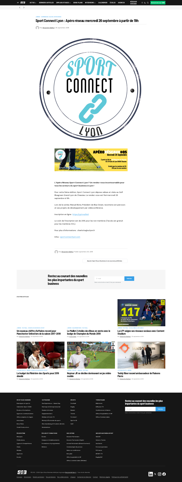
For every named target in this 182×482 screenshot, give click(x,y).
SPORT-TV (99, 454)
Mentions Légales (105, 477)
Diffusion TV (100, 407)
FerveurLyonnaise (102, 447)
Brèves (38, 16)
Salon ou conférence (73, 450)
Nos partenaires (51, 477)
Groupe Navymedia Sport (104, 433)
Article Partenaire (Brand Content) (78, 443)
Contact (95, 477)
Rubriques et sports (23, 403)
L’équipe (72, 477)
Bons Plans (20, 424)
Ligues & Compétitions (24, 443)
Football (24, 328)
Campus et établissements (50, 440)
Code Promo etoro (23, 427)
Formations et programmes (51, 443)
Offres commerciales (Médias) (76, 460)
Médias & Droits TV (48, 417)
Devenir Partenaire (73, 437)
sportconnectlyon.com (70, 237)
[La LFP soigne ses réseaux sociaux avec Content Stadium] (141, 312)
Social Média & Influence (136, 328)
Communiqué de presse (74, 447)
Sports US (74, 420)
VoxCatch (99, 443)
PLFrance (99, 450)
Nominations (46, 427)
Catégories (46, 400)
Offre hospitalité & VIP (74, 457)
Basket (73, 410)
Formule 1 (74, 417)
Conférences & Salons (103, 410)
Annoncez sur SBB (158, 3)
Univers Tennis (101, 440)
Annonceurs (27, 477)
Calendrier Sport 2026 (24, 407)
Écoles (44, 437)
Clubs (18, 447)
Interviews (20, 420)
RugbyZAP (99, 457)
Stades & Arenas (47, 410)
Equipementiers (76, 328)
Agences (20, 454)
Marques (20, 437)
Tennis (73, 413)
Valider (129, 278)
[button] (18, 2)
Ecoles (19, 457)
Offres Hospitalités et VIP (104, 413)
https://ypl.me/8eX (81, 214)
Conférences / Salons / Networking (51, 16)
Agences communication (25, 413)
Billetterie (99, 403)
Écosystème (21, 433)
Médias (19, 450)
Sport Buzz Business (24, 400)
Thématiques (100, 400)
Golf (72, 424)
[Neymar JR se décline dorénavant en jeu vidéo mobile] (91, 355)
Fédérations (21, 440)
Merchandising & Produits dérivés (53, 424)
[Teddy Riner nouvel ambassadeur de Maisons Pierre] (141, 355)
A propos (19, 477)
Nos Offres (70, 433)
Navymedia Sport (70, 472)
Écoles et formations (23, 410)
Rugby (73, 407)
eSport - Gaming (77, 370)
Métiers (44, 447)
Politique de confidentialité (120, 477)
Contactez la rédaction (84, 477)
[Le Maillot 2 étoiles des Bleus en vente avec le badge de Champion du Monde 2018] (91, 312)
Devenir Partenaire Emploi (75, 440)
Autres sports (21, 370)
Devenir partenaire (38, 477)
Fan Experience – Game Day (51, 403)
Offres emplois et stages (25, 417)
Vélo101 (98, 437)
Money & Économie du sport (36, 328)
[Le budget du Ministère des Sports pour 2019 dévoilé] (41, 355)
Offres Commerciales (103, 417)
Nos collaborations (63, 477)
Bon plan (69, 454)
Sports (73, 400)
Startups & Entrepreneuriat (51, 407)
